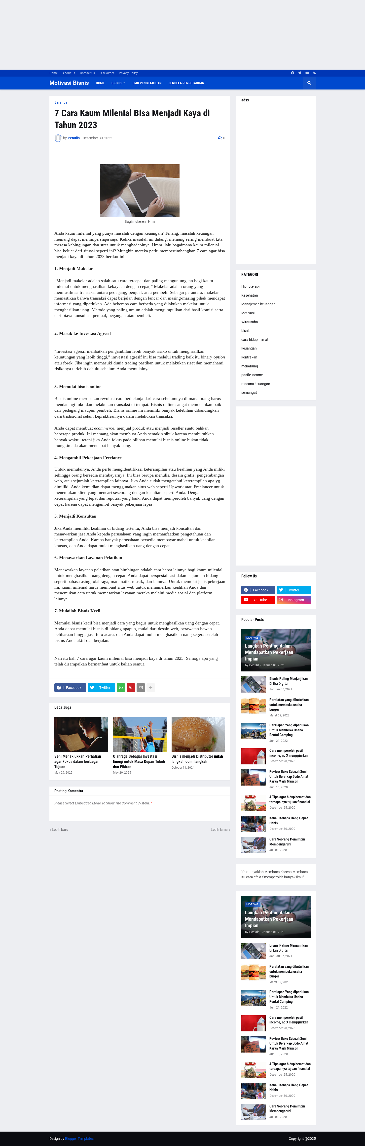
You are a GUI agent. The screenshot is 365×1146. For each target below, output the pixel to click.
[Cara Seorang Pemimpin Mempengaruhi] (253, 845)
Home (53, 73)
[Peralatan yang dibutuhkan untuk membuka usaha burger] (253, 706)
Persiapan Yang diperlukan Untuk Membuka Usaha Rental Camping (289, 730)
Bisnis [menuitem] (116, 83)
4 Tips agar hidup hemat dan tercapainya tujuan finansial (290, 799)
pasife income (252, 375)
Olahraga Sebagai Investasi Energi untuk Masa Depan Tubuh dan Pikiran (139, 761)
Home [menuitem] (100, 83)
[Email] (141, 687)
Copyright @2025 (302, 1139)
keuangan (249, 348)
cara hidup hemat (254, 340)
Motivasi (248, 313)
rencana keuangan (255, 384)
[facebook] (292, 73)
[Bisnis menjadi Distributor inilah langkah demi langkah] (198, 734)
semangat (249, 393)
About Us (69, 73)
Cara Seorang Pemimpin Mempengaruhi (287, 841)
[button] (309, 83)
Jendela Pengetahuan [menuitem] (186, 83)
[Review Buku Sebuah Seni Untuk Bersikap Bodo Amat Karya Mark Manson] (253, 777)
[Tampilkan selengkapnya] (150, 687)
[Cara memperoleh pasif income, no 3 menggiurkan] (253, 756)
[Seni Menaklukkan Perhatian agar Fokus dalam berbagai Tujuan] (81, 734)
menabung (249, 366)
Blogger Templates (79, 1139)
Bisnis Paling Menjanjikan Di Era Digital (288, 681)
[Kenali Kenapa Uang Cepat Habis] (253, 824)
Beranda (61, 102)
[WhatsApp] (121, 687)
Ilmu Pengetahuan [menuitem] (147, 83)
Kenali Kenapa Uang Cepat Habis (288, 820)
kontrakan (249, 357)
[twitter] (299, 73)
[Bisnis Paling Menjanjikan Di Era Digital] (253, 684)
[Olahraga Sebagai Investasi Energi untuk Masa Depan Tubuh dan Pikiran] (140, 734)
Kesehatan (249, 295)
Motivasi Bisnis (69, 83)
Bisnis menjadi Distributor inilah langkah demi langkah (197, 759)
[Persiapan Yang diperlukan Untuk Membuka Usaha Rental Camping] (253, 731)
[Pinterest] (131, 687)
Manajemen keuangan (258, 304)
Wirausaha (249, 322)
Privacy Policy (128, 73)
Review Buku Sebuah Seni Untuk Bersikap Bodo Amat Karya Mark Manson (288, 776)
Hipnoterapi (250, 286)
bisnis (245, 331)
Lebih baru (60, 830)
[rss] (314, 73)
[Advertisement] (149, 35)
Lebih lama (219, 830)
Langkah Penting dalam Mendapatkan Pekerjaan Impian (269, 652)
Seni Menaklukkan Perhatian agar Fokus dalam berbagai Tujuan (77, 761)
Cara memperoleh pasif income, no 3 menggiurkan (288, 753)
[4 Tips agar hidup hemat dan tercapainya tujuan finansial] (253, 803)
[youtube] (307, 73)
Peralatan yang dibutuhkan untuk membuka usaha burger (289, 705)
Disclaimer (107, 73)
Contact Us (87, 73)
